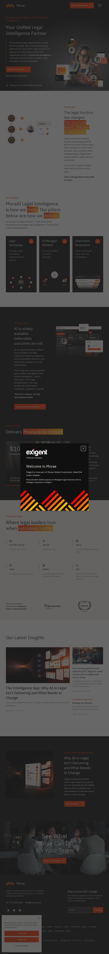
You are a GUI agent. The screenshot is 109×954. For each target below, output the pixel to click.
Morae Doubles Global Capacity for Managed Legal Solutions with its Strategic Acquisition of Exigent (53, 480)
